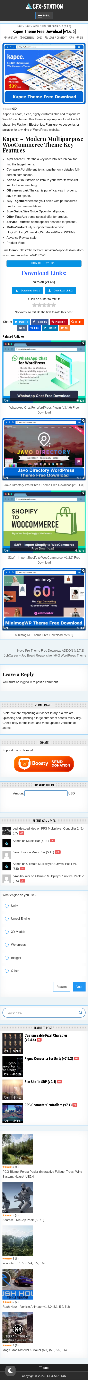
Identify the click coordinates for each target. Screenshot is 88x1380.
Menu (47, 15)
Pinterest (61, 321)
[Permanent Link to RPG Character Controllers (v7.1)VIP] (12, 1113)
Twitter (23, 321)
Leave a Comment (58, 37)
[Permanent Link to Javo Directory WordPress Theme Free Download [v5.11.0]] (44, 449)
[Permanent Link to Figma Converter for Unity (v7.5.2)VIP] (12, 1066)
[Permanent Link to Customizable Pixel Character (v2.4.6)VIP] (12, 1043)
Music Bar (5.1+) (40, 840)
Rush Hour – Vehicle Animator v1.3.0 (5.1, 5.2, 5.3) (36, 1306)
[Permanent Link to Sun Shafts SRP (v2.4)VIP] (12, 1090)
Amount (18, 793)
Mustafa (12, 37)
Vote (79, 986)
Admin (17, 840)
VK (24, 328)
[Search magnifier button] (80, 1013)
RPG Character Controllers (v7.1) (50, 1105)
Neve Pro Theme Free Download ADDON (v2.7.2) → (52, 650)
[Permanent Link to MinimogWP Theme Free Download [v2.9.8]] (44, 599)
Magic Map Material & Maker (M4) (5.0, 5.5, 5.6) (34, 1350)
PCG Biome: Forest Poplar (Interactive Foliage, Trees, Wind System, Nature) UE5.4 (42, 1174)
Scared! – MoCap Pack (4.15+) (23, 1220)
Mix (67, 328)
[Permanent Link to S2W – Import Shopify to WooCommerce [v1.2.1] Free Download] (44, 522)
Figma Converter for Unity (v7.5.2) (51, 1058)
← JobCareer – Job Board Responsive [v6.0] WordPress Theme (43, 655)
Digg (36, 328)
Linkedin (52, 328)
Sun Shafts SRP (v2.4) (43, 1082)
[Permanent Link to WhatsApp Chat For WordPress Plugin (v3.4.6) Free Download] (44, 371)
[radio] (34, 306)
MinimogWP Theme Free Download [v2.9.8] (44, 635)
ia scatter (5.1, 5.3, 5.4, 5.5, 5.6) (23, 1263)
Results (61, 986)
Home (20, 26)
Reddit (79, 321)
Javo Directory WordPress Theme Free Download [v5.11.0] (44, 485)
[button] (47, 905)
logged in (26, 682)
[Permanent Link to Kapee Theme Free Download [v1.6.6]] (44, 73)
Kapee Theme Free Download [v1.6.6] (44, 31)
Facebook (42, 321)
